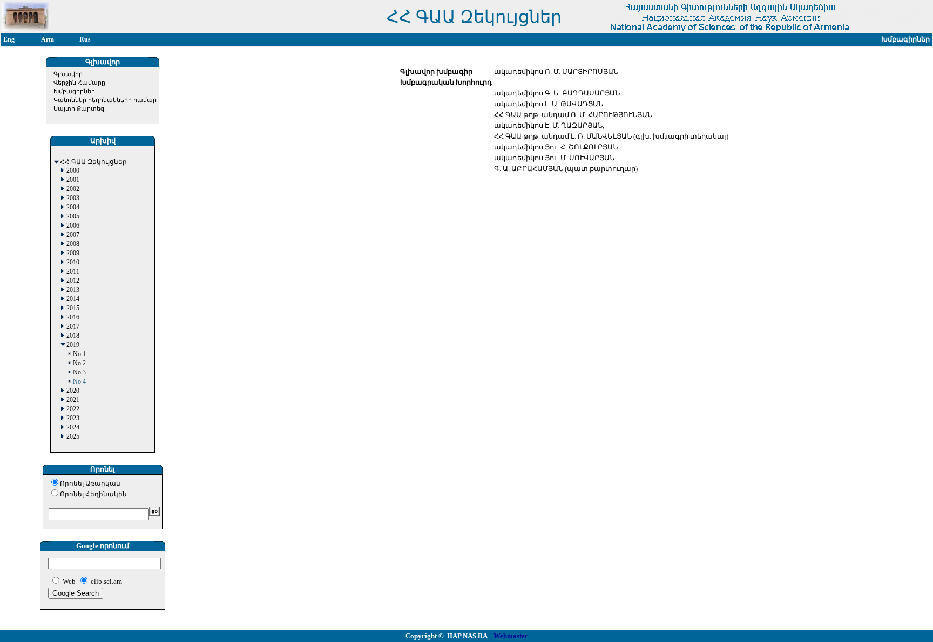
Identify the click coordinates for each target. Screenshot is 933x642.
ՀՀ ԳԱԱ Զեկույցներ (93, 162)
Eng (9, 39)
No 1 (79, 354)
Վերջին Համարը (79, 82)
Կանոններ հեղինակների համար (105, 100)
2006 (72, 225)
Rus (85, 39)
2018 (72, 335)
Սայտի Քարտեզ (78, 108)
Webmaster (510, 636)
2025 (72, 436)
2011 (72, 271)
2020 (72, 390)
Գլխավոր (68, 74)
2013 (72, 289)
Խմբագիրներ (74, 91)
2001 (72, 179)
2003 (72, 198)
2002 (72, 189)
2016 (72, 317)
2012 (72, 280)
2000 (72, 170)
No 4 (79, 381)
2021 (72, 400)
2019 (72, 345)
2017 (72, 326)
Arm (47, 39)
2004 (72, 207)
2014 (72, 299)
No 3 (79, 372)
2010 (72, 262)
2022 (72, 409)
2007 (72, 234)
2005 (72, 216)
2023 (72, 418)
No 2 (79, 363)
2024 (72, 427)
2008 (72, 244)
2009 (72, 253)
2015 (72, 308)
